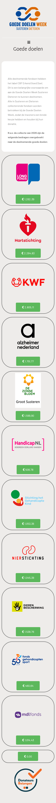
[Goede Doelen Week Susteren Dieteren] (28, 19)
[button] (28, 756)
